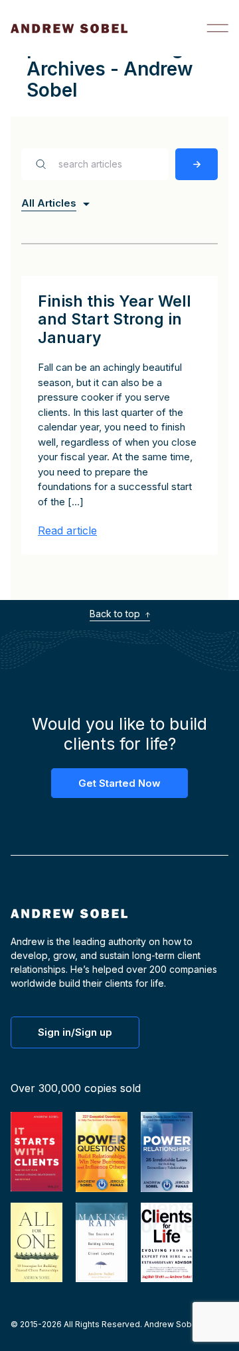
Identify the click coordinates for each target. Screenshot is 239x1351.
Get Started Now (119, 783)
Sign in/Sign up (75, 1032)
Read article (67, 530)
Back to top (116, 613)
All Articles (48, 203)
